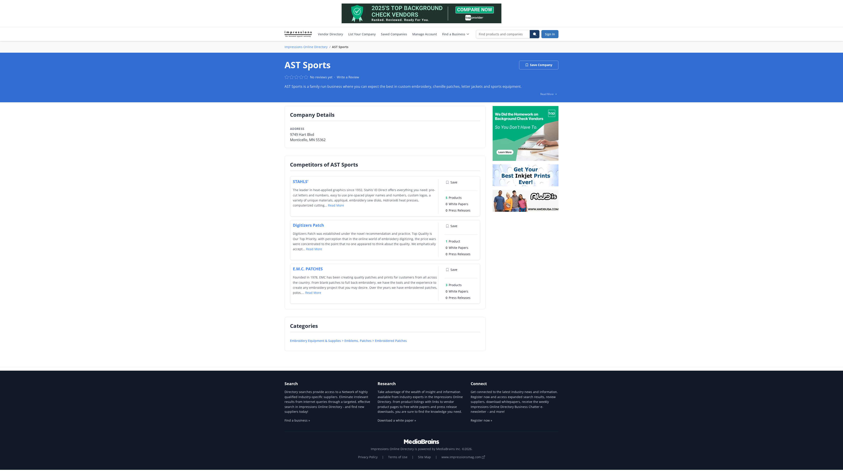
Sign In (550, 34)
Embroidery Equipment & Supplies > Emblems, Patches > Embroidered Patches (348, 341)
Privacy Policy (368, 457)
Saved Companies (394, 34)
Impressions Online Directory (306, 47)
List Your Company (362, 34)
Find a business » (297, 420)
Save (453, 182)
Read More (336, 205)
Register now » (481, 420)
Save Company (541, 65)
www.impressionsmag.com (461, 457)
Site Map (424, 457)
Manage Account (424, 34)
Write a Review (348, 77)
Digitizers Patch (308, 225)
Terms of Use (397, 457)
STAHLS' (300, 181)
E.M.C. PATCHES (308, 268)
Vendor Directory (330, 34)
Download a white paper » (397, 420)
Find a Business (453, 34)
